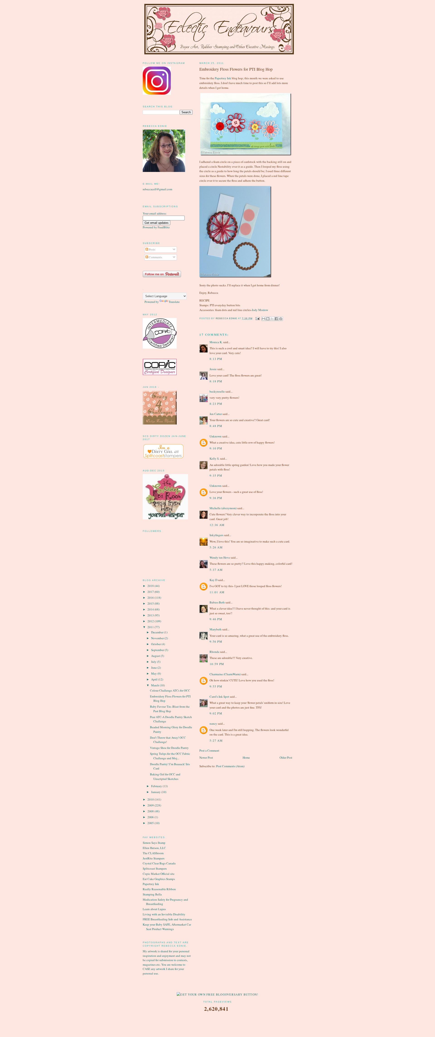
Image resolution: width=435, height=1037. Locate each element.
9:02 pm (216, 713)
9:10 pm (216, 448)
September (158, 650)
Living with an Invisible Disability (164, 914)
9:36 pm (216, 498)
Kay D (213, 580)
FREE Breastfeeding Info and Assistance (167, 919)
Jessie (213, 369)
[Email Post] (257, 318)
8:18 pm (216, 381)
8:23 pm (216, 404)
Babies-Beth (217, 602)
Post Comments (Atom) (230, 766)
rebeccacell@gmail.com (157, 189)
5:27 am (216, 740)
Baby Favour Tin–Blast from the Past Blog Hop (170, 708)
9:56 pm (216, 641)
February (157, 786)
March (155, 685)
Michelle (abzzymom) (223, 508)
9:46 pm (216, 619)
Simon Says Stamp (154, 843)
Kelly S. (214, 458)
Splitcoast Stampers (155, 868)
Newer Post (206, 757)
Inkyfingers (216, 535)
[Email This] (263, 318)
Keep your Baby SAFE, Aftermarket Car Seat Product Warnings (167, 926)
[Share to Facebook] (276, 318)
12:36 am (217, 525)
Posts (151, 249)
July (154, 662)
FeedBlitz (164, 227)
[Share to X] (272, 318)
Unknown (216, 436)
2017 (151, 592)
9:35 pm (216, 475)
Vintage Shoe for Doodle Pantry (169, 748)
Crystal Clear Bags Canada (159, 863)
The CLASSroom (153, 853)
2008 (151, 811)
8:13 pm (216, 359)
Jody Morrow (260, 310)
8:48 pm (216, 426)
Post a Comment (209, 750)
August (156, 656)
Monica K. (216, 342)
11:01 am (217, 592)
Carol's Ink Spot (219, 697)
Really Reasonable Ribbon (159, 889)
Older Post (286, 757)
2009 (151, 805)
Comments (155, 257)
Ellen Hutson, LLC (154, 848)
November (157, 638)
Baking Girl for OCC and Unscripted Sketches (165, 776)
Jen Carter (216, 414)
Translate (174, 302)
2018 (151, 586)
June (154, 668)
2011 (151, 627)
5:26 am (216, 547)
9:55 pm (216, 686)
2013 (151, 615)
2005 (151, 823)
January (156, 792)
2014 (151, 609)
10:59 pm (217, 664)
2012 (151, 621)
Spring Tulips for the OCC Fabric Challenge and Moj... (170, 756)
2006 (151, 817)
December (157, 632)
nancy (213, 723)
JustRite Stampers (153, 858)
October (156, 644)
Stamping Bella (152, 894)
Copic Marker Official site (158, 874)
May (154, 673)
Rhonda (214, 652)
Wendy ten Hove (220, 557)
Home (246, 757)
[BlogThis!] (268, 318)
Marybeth (216, 629)
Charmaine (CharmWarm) (225, 674)
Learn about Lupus (154, 909)
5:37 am (216, 570)
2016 (151, 598)
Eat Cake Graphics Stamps (159, 879)
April (154, 679)
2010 (151, 799)
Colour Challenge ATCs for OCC (170, 690)
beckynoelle (217, 391)
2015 (151, 603)
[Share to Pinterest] (280, 318)
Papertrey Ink (223, 78)
